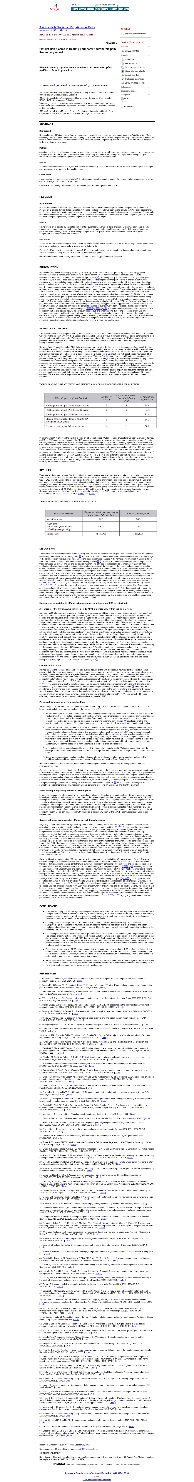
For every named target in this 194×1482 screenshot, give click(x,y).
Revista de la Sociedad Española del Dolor (67, 27)
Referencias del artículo (135, 67)
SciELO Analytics (132, 51)
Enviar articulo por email (135, 83)
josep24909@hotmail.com (86, 1449)
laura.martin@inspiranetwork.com (97, 1480)
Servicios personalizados (135, 34)
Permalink (128, 107)
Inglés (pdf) (129, 59)
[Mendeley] (122, 99)
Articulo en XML (131, 63)
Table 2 (92, 493)
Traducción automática (134, 79)
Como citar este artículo (135, 71)
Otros (126, 99)
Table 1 (105, 354)
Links (79, 981)
